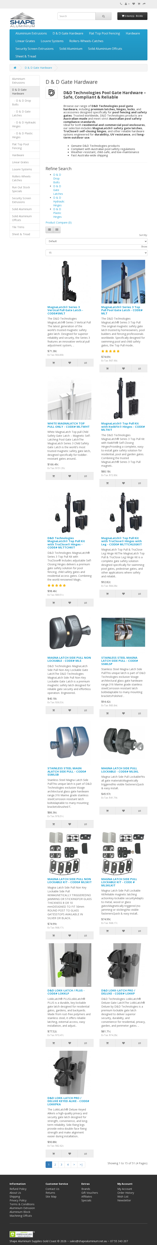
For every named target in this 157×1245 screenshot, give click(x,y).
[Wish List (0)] (133, 4)
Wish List (122, 1196)
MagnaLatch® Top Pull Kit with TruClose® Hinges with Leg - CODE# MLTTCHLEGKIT (121, 541)
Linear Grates (25, 41)
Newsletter (124, 1200)
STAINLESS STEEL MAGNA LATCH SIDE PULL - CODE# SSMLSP (119, 661)
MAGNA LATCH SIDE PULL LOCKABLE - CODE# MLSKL (120, 769)
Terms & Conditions (22, 1204)
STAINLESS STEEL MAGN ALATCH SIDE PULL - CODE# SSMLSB (66, 771)
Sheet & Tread (26, 56)
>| (81, 1164)
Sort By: (143, 235)
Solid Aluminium (70, 49)
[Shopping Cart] (139, 4)
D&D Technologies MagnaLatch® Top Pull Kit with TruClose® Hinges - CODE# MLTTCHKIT (66, 542)
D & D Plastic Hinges (57, 213)
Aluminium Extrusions (31, 33)
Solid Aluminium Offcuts (105, 49)
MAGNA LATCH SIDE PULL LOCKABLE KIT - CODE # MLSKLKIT (119, 882)
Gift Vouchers (89, 1192)
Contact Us (52, 1189)
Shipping (15, 1196)
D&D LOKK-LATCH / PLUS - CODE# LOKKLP (66, 991)
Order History (125, 1192)
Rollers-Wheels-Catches (86, 41)
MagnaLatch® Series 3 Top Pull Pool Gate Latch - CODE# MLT (122, 310)
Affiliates (86, 1196)
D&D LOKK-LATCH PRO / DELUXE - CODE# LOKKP (118, 991)
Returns (50, 1192)
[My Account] (127, 4)
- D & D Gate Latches (21, 113)
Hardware (133, 33)
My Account (124, 1189)
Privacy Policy (18, 1200)
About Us (15, 1192)
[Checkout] (144, 4)
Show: (144, 246)
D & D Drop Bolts (57, 178)
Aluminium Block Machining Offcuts (21, 1213)
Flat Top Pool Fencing (104, 33)
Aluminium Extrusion (22, 1208)
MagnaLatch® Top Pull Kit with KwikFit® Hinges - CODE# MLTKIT (123, 426)
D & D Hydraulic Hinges (59, 201)
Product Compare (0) (59, 222)
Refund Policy (18, 1189)
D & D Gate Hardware (68, 33)
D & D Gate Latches (58, 190)
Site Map (51, 1196)
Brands (85, 1189)
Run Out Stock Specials (21, 189)
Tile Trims (18, 227)
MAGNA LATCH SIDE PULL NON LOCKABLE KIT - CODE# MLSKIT (69, 880)
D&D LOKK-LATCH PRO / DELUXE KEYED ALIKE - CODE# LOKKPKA (68, 1101)
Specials (86, 1200)
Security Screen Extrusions (35, 49)
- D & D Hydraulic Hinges (24, 124)
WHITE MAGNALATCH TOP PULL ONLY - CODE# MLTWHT (68, 424)
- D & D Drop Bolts (21, 102)
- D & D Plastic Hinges (22, 135)
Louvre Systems (52, 41)
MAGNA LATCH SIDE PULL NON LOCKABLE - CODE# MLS (69, 659)
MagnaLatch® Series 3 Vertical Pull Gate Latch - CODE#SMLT (65, 310)
